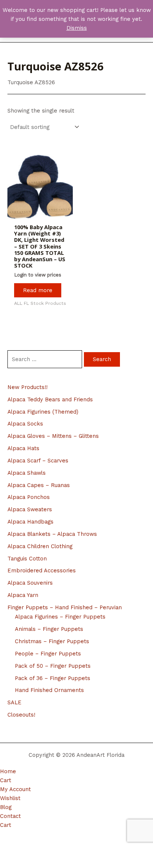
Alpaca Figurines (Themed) (42, 411)
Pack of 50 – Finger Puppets (53, 666)
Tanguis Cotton (27, 558)
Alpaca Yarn (22, 595)
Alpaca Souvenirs (30, 582)
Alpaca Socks (25, 423)
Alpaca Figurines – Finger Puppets (60, 616)
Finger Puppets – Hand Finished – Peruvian (64, 607)
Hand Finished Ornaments (49, 690)
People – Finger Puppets (48, 653)
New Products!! (27, 387)
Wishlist (10, 798)
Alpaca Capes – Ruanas (38, 485)
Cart (5, 780)
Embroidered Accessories (41, 570)
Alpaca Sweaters (29, 509)
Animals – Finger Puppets (49, 629)
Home (8, 771)
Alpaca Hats (23, 448)
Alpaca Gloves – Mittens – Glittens (53, 436)
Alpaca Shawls (26, 473)
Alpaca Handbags (30, 521)
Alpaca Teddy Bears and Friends (50, 399)
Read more (37, 290)
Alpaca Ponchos (28, 497)
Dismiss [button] (76, 28)
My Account (15, 789)
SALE (14, 702)
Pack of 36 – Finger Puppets (52, 678)
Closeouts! (21, 714)
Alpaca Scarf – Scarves (37, 460)
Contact (10, 816)
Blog (6, 807)
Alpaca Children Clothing (39, 546)
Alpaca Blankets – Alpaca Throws (52, 534)
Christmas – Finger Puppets (52, 641)
